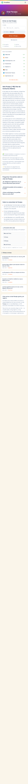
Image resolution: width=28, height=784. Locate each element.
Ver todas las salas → (14, 79)
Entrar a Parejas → (14, 36)
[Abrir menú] (25, 2)
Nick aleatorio (14, 40)
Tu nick (4, 25)
